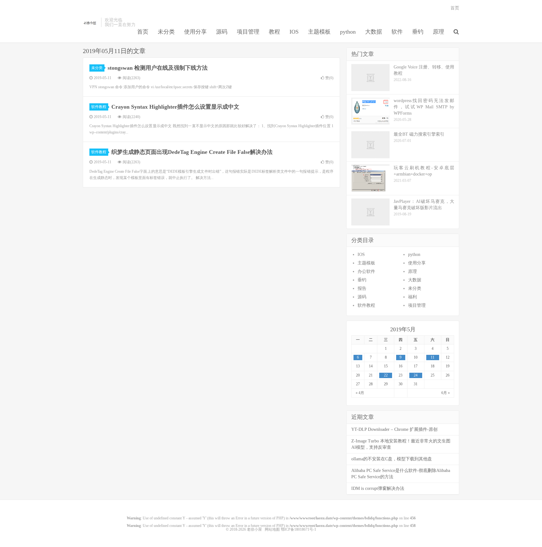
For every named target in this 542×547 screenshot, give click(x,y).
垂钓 (417, 32)
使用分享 (195, 32)
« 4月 (360, 393)
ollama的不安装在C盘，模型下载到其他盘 (391, 459)
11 (432, 357)
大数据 (373, 32)
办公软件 (366, 271)
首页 (142, 32)
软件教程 (98, 107)
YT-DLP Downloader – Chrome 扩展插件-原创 (394, 429)
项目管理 (248, 32)
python (348, 32)
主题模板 (319, 32)
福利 (412, 297)
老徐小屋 (90, 22)
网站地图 (272, 529)
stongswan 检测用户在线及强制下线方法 (158, 68)
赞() (329, 78)
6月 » (445, 393)
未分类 (166, 32)
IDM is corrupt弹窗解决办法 (377, 488)
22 (386, 375)
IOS (294, 32)
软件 (397, 32)
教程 (274, 32)
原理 (438, 32)
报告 (362, 288)
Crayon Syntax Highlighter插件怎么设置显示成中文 (175, 107)
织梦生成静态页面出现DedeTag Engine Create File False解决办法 (192, 152)
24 (415, 375)
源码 (221, 32)
